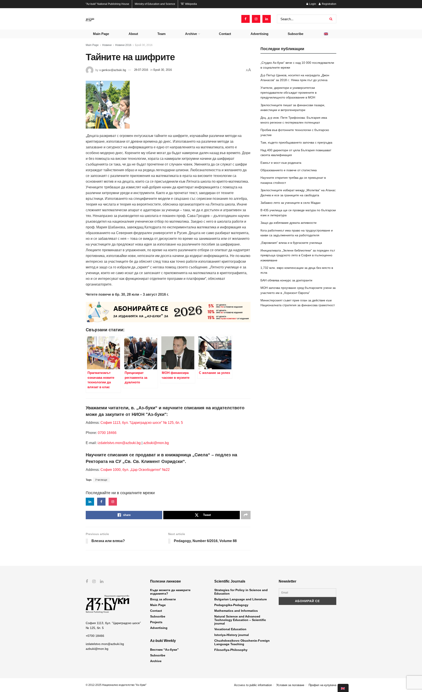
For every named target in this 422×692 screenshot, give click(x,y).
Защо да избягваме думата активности (288, 222)
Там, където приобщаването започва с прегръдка (296, 142)
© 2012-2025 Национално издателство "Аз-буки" (116, 685)
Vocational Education (230, 629)
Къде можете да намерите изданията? (170, 591)
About (133, 34)
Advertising (259, 34)
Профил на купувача (322, 685)
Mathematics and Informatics (236, 610)
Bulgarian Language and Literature (240, 599)
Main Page (101, 34)
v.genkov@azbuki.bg (112, 69)
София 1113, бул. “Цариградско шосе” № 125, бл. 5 (141, 422)
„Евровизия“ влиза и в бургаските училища (291, 242)
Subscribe (295, 34)
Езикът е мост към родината (280, 162)
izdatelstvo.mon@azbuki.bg (119, 443)
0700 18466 (107, 433)
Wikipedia (190, 3)
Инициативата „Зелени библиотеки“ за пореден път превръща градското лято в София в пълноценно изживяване (297, 255)
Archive (191, 34)
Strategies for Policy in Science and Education (241, 591)
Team (161, 34)
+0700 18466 (95, 635)
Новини (107, 45)
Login (312, 3)
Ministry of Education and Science (155, 3)
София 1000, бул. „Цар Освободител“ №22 (135, 470)
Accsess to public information (253, 685)
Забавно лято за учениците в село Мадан (290, 202)
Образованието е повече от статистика (288, 170)
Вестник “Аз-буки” (164, 649)
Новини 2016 (123, 45)
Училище (101, 479)
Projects (156, 622)
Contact (225, 34)
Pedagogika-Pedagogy (231, 605)
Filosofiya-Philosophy (230, 650)
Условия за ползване (290, 685)
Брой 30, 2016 (144, 45)
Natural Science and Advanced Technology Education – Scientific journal (240, 620)
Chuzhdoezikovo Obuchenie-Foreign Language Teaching (242, 642)
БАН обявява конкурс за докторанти (286, 280)
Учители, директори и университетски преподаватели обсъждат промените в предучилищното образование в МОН (288, 92)
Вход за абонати (163, 599)
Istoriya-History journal (231, 635)
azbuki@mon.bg (156, 443)
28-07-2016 (141, 69)
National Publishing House (107, 3)
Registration (328, 3)
